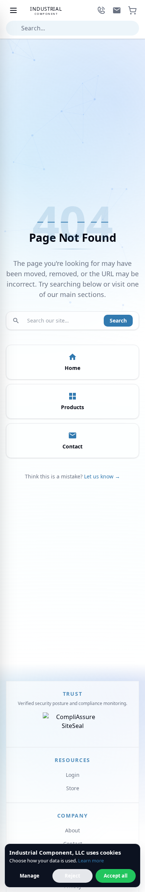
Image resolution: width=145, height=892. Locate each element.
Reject (72, 875)
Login (73, 774)
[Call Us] (101, 10)
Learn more (91, 860)
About (72, 830)
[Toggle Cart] (132, 10)
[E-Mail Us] (116, 10)
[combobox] (72, 28)
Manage (29, 875)
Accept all (116, 875)
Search (118, 320)
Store (72, 788)
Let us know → (102, 476)
